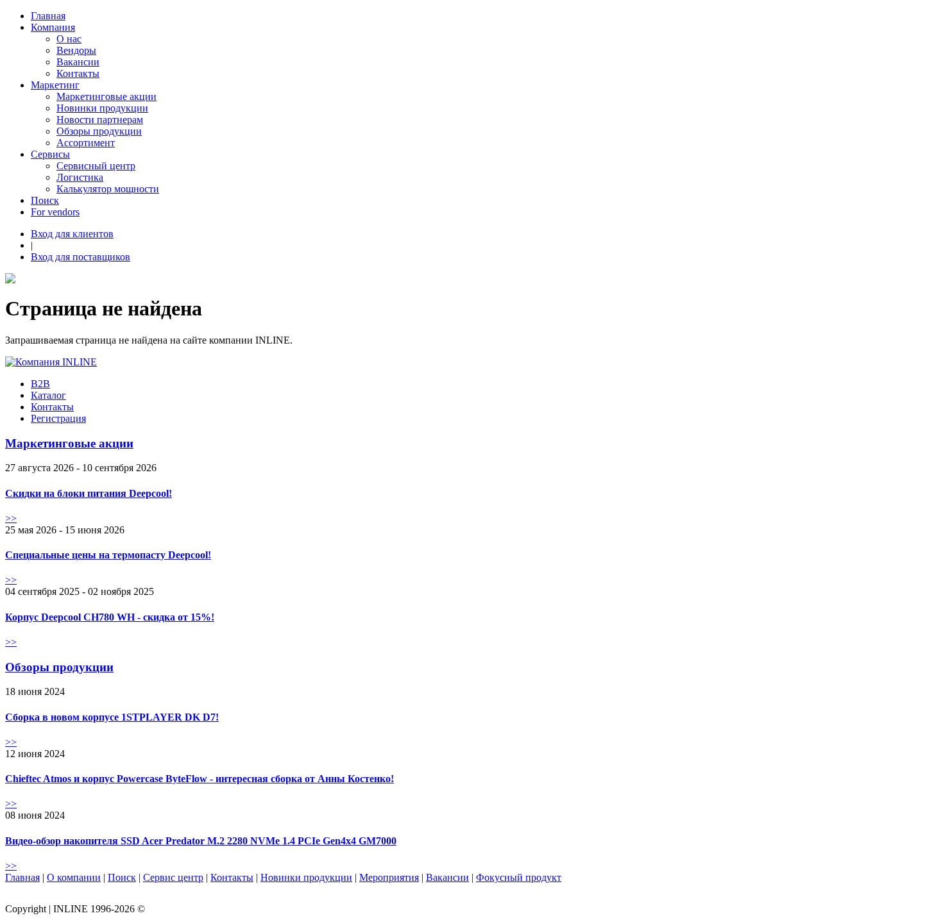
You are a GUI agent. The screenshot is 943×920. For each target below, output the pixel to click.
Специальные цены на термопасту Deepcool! (108, 554)
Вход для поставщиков (80, 256)
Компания (53, 27)
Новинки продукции (102, 108)
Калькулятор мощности (107, 188)
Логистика (79, 177)
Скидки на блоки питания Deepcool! (88, 493)
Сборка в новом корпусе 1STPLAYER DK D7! (112, 717)
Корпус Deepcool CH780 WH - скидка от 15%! (109, 617)
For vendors (55, 211)
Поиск (45, 200)
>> (11, 518)
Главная (48, 15)
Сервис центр (173, 877)
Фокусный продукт (518, 877)
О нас (68, 38)
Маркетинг (55, 84)
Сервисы (50, 154)
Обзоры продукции (99, 131)
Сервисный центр (95, 165)
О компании (74, 877)
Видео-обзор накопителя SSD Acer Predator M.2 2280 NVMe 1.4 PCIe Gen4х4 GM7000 (200, 840)
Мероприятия (389, 877)
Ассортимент (85, 142)
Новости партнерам (99, 119)
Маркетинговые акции (106, 96)
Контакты (77, 73)
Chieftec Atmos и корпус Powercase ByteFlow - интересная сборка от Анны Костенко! (199, 778)
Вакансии (77, 61)
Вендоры (76, 50)
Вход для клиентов (72, 233)
